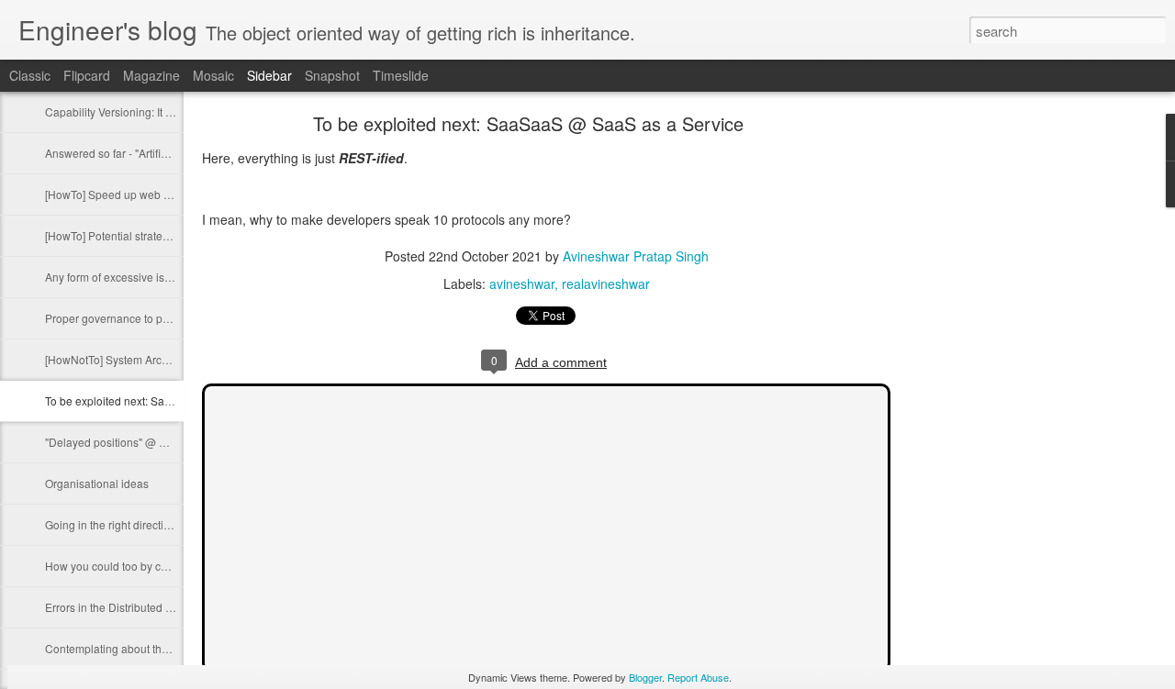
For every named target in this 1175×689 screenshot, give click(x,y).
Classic (29, 75)
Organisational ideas (97, 483)
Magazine (151, 75)
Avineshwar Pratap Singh (636, 256)
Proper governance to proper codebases (146, 318)
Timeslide (401, 75)
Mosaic (213, 75)
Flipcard (86, 75)
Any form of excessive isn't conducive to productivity (173, 276)
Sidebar (269, 75)
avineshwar (521, 283)
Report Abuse (698, 677)
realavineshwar (606, 283)
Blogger (645, 677)
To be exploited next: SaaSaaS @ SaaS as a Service (176, 400)
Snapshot (332, 75)
